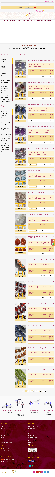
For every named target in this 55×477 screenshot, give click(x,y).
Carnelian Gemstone (6, 99)
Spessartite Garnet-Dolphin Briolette (39, 303)
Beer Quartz (4, 75)
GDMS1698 (20, 364)
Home (2, 426)
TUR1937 (20, 276)
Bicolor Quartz (4, 78)
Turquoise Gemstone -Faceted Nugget (39, 259)
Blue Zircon (4, 92)
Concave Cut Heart (5, 136)
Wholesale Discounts (32, 430)
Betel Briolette (4, 109)
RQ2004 (20, 208)
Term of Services (31, 431)
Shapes (2, 437)
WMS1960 (20, 230)
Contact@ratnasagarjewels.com (10, 448)
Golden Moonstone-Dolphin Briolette (39, 348)
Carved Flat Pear (5, 111)
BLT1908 (20, 186)
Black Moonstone (5, 80)
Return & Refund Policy (33, 435)
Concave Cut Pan (5, 138)
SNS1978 (20, 252)
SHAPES (18, 20)
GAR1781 (20, 298)
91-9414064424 (6, 450)
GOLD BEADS (37, 20)
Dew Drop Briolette (6, 143)
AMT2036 (20, 142)
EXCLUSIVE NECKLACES (27, 20)
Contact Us (3, 430)
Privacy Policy (31, 433)
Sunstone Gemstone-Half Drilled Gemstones (38, 237)
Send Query (3, 435)
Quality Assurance (32, 439)
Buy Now (30, 444)
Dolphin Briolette (5, 147)
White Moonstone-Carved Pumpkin (38, 214)
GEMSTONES (12, 20)
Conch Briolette (5, 140)
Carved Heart (4, 113)
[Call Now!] (53, 240)
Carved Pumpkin (5, 120)
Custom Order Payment (33, 426)
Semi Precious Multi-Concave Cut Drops (40, 82)
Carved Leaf (4, 115)
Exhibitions (30, 442)
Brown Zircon (4, 97)
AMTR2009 (20, 164)
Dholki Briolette (5, 145)
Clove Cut (3, 132)
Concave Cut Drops (6, 134)
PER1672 (20, 386)
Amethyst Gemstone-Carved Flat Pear (39, 126)
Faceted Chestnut (5, 149)
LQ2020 (20, 76)
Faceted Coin (4, 152)
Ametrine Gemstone (6, 64)
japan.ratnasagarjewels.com (10, 461)
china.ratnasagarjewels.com (10, 459)
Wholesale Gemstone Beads (6, 442)
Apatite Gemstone (5, 70)
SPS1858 (20, 320)
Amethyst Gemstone (6, 61)
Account (2, 433)
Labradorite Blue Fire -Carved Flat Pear (40, 104)
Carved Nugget (5, 118)
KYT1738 (20, 342)
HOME (6, 20)
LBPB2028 (20, 120)
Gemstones (3, 439)
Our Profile (3, 428)
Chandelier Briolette (6, 122)
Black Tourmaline (5, 88)
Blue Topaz (3, 90)
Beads (4, 440)
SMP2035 (20, 98)
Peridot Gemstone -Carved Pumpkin (39, 370)
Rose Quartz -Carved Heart (36, 192)
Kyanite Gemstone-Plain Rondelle (38, 326)
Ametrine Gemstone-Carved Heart (38, 148)
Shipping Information (32, 437)
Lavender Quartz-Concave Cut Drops (39, 60)
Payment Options (32, 428)
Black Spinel (4, 86)
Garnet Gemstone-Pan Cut (36, 281)
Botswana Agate (5, 95)
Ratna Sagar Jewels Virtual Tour (7, 431)
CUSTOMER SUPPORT (46, 20)
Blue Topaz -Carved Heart (35, 170)
